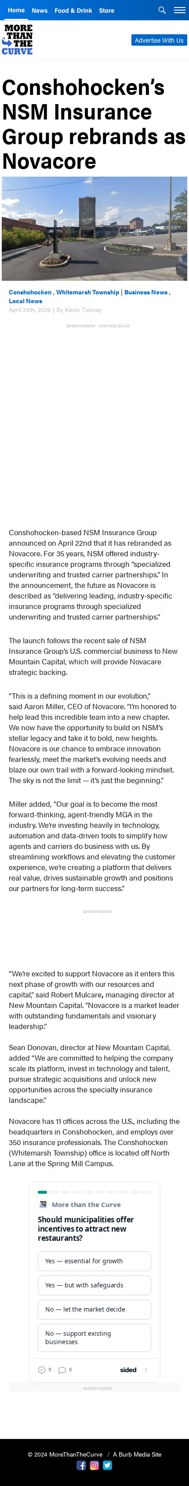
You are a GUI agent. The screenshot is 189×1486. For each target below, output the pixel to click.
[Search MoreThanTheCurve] (162, 11)
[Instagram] (94, 1464)
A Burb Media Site (137, 1454)
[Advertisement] (94, 423)
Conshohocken (30, 291)
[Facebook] (81, 1464)
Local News (25, 300)
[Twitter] (108, 1464)
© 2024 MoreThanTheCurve (66, 1454)
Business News (145, 291)
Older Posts (94, 1409)
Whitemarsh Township (87, 291)
